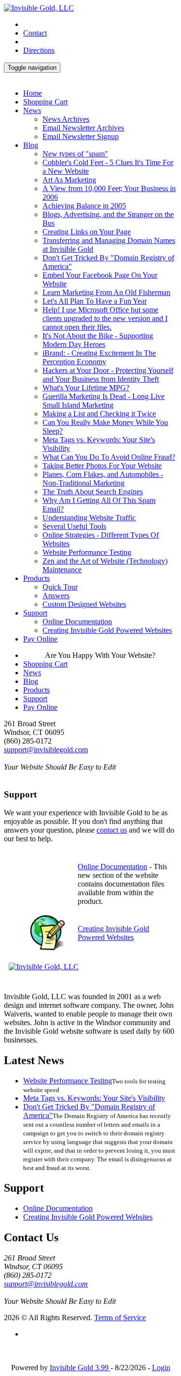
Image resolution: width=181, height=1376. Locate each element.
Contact (35, 33)
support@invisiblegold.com (46, 750)
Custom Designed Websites (84, 604)
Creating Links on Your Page (86, 232)
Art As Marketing (69, 180)
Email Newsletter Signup (80, 136)
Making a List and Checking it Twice (99, 414)
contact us (112, 830)
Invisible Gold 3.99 (80, 1367)
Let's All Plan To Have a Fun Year (94, 301)
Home (32, 93)
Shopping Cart (45, 102)
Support (35, 613)
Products (36, 578)
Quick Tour (60, 587)
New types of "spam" (75, 154)
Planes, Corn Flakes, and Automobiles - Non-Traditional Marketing (102, 478)
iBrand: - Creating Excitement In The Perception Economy (99, 357)
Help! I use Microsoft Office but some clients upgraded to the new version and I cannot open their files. (104, 318)
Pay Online (40, 639)
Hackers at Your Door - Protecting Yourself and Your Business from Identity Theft (107, 374)
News (32, 110)
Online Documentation (77, 621)
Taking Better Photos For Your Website (102, 466)
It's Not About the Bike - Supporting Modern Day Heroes (97, 340)
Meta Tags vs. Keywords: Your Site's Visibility (94, 1098)
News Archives (65, 119)
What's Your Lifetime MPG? (85, 388)
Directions (39, 50)
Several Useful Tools (74, 526)
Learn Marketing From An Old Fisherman (106, 292)
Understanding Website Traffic (89, 518)
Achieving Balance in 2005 (84, 206)
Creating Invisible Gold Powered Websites (107, 630)
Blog (30, 145)
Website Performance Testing (86, 552)
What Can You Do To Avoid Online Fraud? (108, 457)
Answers (56, 596)
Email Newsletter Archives (83, 128)
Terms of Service (120, 1317)
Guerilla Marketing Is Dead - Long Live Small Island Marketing (103, 400)
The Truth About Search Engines (92, 492)
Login (161, 1367)
